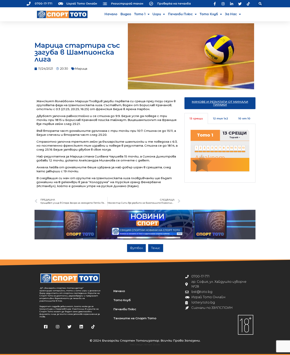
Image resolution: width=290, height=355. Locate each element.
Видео (125, 14)
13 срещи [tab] (196, 118)
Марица (81, 68)
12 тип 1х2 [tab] (220, 118)
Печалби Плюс (180, 14)
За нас (231, 14)
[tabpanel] (219, 153)
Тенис (155, 248)
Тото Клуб (209, 14)
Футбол (136, 248)
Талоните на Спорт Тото (134, 318)
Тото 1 (140, 14)
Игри (156, 14)
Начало (110, 14)
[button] (260, 4)
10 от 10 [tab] (244, 118)
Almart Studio (152, 344)
